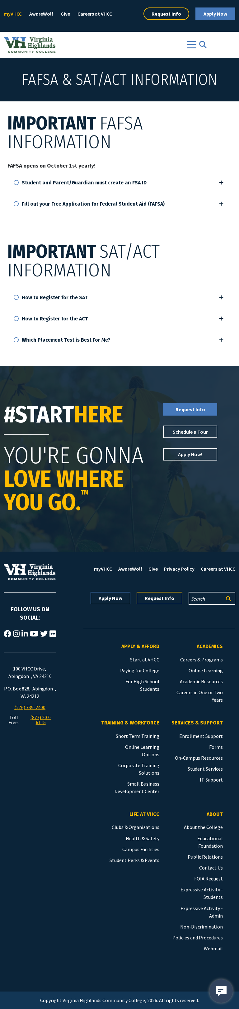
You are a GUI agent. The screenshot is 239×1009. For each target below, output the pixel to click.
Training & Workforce (130, 723)
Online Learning (206, 670)
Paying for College (139, 670)
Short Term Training (137, 736)
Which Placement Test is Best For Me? (66, 340)
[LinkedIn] (24, 634)
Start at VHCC (144, 659)
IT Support (211, 780)
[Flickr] (52, 634)
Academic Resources (201, 681)
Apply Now (215, 14)
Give (65, 14)
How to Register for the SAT (55, 297)
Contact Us (211, 868)
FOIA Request (208, 878)
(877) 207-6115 (40, 719)
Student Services (205, 769)
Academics (210, 646)
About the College (203, 827)
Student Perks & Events (134, 860)
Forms (216, 747)
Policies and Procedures (197, 937)
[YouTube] (34, 634)
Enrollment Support (201, 736)
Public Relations (205, 857)
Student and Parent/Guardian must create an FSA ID (84, 183)
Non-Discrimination (201, 927)
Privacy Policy (179, 569)
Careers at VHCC (94, 14)
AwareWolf (41, 14)
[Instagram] (16, 634)
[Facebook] (7, 634)
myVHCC (13, 14)
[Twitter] (44, 634)
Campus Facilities (140, 849)
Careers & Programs (201, 659)
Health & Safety (142, 838)
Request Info (166, 14)
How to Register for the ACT (55, 319)
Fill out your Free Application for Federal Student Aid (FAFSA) (93, 204)
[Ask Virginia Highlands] (221, 991)
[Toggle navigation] (191, 45)
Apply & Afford (140, 646)
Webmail (213, 948)
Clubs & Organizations (135, 827)
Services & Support (197, 723)
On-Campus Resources (199, 758)
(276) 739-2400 (29, 707)
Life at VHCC (144, 814)
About (215, 814)
